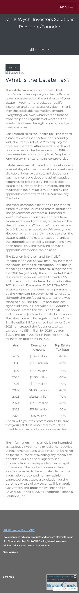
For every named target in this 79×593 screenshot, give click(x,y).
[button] (66, 7)
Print (13, 67)
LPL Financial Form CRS (19, 530)
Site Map (9, 576)
